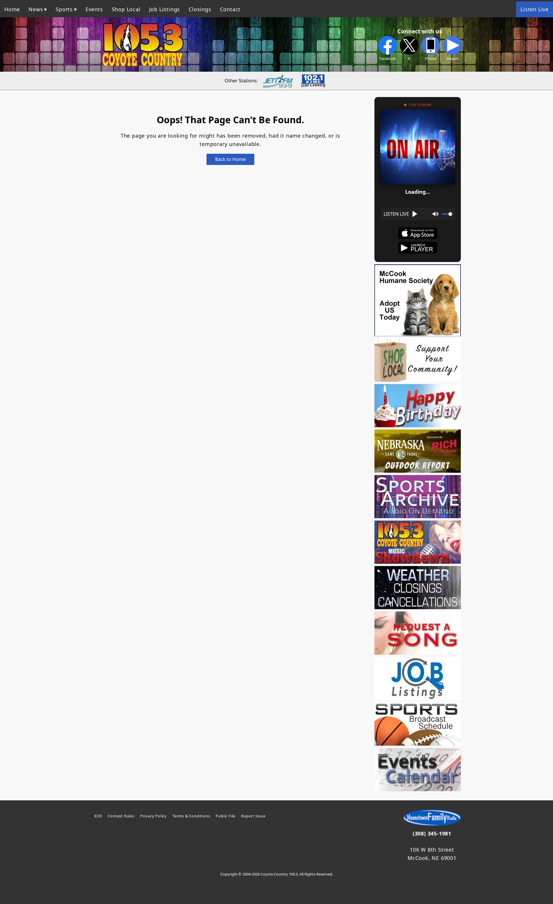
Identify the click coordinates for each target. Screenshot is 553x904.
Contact (230, 9)
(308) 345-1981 (432, 833)
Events (94, 9)
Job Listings (164, 9)
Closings (200, 9)
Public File (225, 815)
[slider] (447, 214)
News (36, 9)
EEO (98, 815)
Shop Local (126, 9)
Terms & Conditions (191, 815)
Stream (452, 58)
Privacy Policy (153, 815)
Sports (64, 9)
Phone (430, 58)
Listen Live (534, 9)
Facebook (387, 58)
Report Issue (253, 815)
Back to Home (230, 159)
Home (12, 9)
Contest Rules (121, 815)
